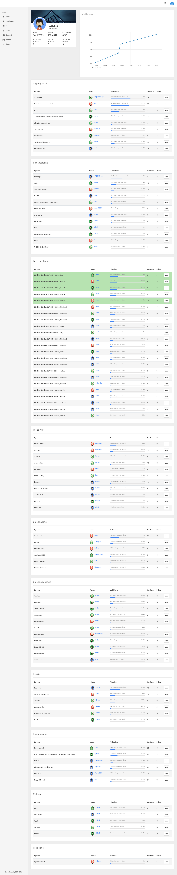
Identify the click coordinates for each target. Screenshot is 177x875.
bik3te (96, 148)
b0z (96, 475)
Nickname (97, 240)
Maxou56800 (98, 208)
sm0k (97, 325)
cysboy (96, 189)
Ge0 (95, 103)
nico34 (96, 122)
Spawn (96, 246)
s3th (95, 195)
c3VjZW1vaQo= (99, 97)
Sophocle (98, 766)
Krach (97, 469)
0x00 (96, 659)
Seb (96, 561)
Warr (97, 274)
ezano (96, 116)
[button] (172, 4)
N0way (96, 141)
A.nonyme (98, 541)
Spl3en (97, 754)
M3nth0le (97, 129)
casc (97, 694)
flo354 (97, 488)
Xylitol (96, 221)
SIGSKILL (98, 443)
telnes (97, 456)
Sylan (95, 109)
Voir (166, 97)
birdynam (97, 135)
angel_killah (99, 633)
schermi (98, 861)
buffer (97, 548)
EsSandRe (98, 449)
